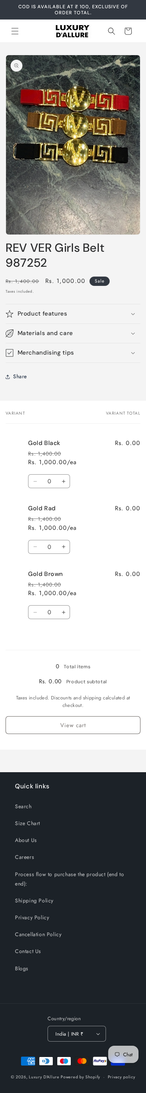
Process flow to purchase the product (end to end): (69, 878)
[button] (15, 31)
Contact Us (28, 951)
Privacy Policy (32, 917)
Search (23, 806)
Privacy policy (122, 1077)
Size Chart (27, 823)
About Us (26, 840)
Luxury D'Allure (45, 1077)
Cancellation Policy (38, 934)
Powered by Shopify (80, 1077)
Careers (24, 857)
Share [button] (20, 376)
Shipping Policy (34, 900)
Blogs (21, 968)
